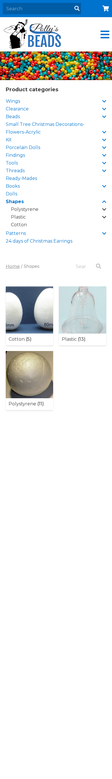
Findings (15, 155)
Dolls (11, 194)
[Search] (77, 8)
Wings (13, 101)
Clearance (17, 109)
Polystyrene (24, 209)
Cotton (19, 224)
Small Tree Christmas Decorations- (45, 124)
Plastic (18, 217)
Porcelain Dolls (23, 147)
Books (13, 186)
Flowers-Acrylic (23, 132)
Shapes (15, 201)
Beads (13, 116)
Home (13, 266)
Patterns (16, 233)
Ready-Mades (21, 178)
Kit (9, 139)
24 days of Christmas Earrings (39, 241)
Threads (15, 170)
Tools (12, 163)
